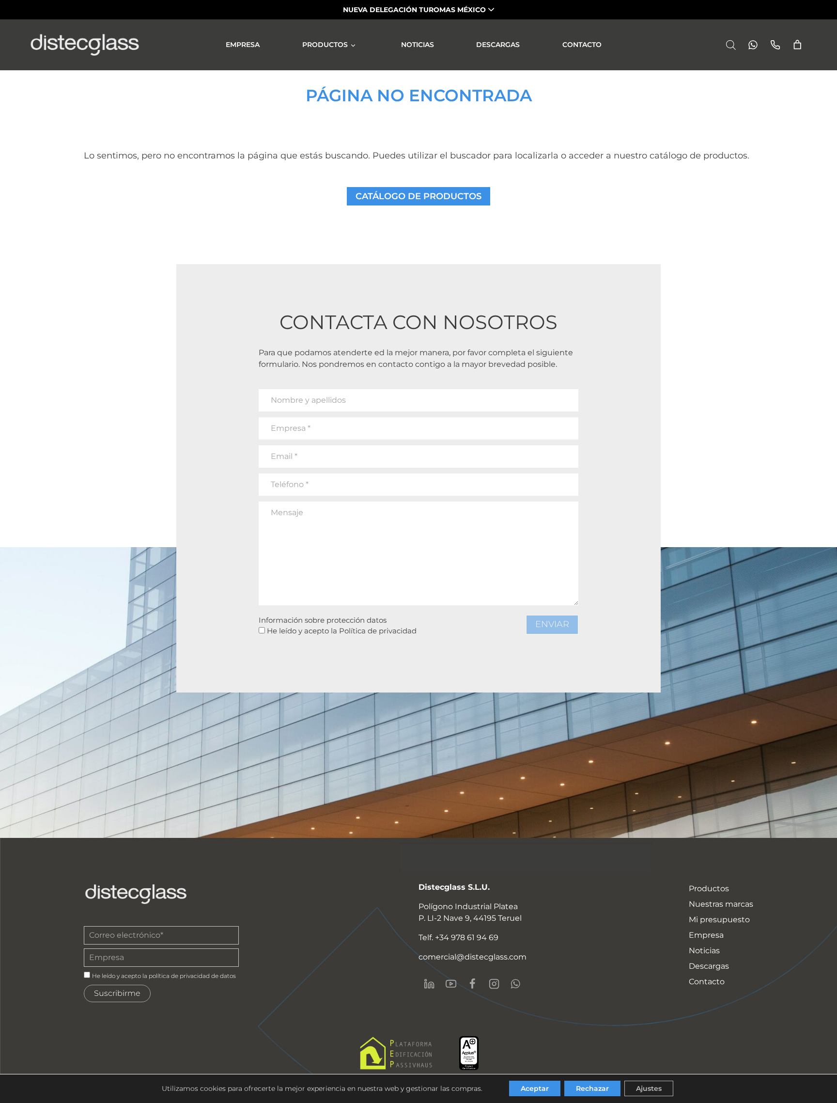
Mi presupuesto (719, 919)
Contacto (582, 44)
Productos (325, 44)
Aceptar (535, 1088)
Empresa (243, 44)
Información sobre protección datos (323, 620)
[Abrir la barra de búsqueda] (731, 44)
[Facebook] (472, 983)
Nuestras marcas (721, 904)
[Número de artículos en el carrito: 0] (797, 45)
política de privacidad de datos (192, 975)
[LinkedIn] (429, 983)
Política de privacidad (378, 630)
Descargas (498, 44)
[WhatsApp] (515, 983)
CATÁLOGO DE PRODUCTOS (418, 196)
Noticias (417, 44)
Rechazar (592, 1088)
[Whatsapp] (750, 44)
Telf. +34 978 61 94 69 (458, 937)
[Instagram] (493, 983)
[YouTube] (450, 983)
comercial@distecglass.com (472, 956)
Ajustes (649, 1088)
